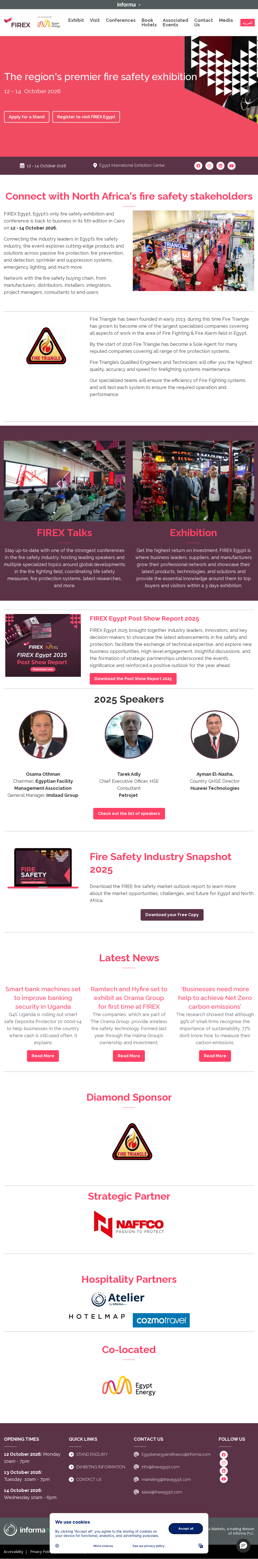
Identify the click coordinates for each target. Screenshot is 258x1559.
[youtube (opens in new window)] (232, 165)
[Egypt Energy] (129, 1386)
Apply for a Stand (27, 117)
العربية (247, 23)
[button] (129, 5)
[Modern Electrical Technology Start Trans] (118, 1299)
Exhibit (76, 20)
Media (226, 20)
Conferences (121, 20)
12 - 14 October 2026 (46, 165)
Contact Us (203, 22)
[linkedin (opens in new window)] (220, 165)
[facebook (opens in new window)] (198, 165)
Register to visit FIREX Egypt (86, 117)
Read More (43, 1055)
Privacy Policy (41, 1551)
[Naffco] (129, 1224)
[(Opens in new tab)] (32, 22)
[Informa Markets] (37, 1529)
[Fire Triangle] (43, 351)
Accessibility (13, 1551)
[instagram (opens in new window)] (209, 165)
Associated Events (175, 22)
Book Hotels (149, 22)
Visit (95, 20)
